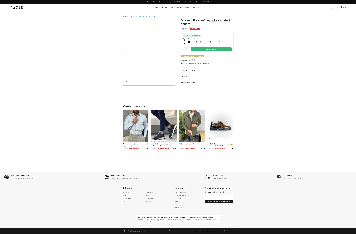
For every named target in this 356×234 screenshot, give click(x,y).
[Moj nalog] (333, 8)
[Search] (337, 8)
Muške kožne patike (198, 16)
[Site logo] (17, 7)
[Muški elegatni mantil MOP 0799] (192, 127)
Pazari (130, 231)
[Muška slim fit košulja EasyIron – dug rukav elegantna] (135, 127)
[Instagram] (169, 231)
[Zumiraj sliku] (126, 81)
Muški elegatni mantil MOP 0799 (189, 144)
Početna (182, 16)
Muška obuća (189, 16)
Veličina (197, 39)
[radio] (184, 42)
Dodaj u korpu (211, 49)
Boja (184, 39)
